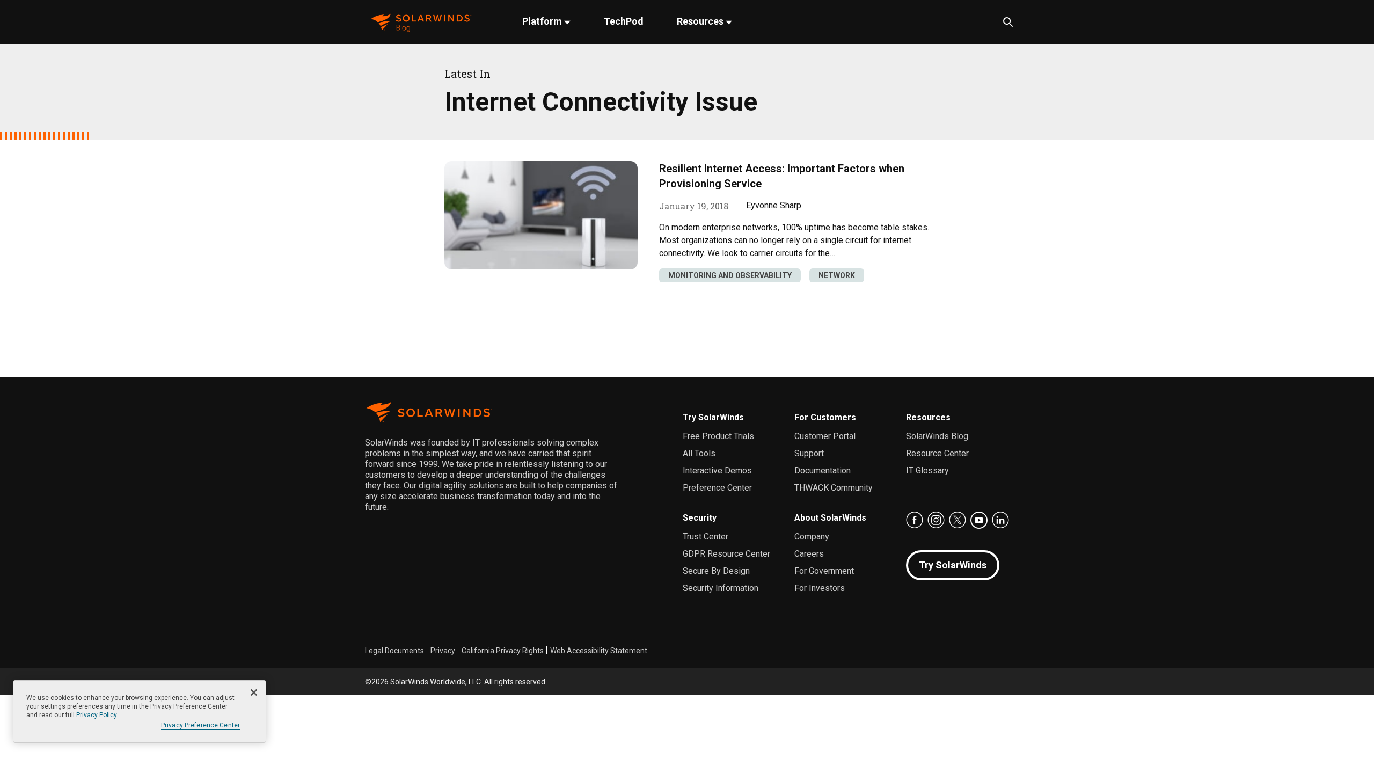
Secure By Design (716, 571)
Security (700, 518)
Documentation (822, 470)
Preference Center (717, 488)
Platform (543, 21)
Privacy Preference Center (200, 725)
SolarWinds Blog (937, 436)
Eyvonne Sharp (773, 205)
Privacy (442, 650)
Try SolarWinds (713, 417)
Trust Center (705, 536)
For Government (824, 571)
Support (809, 453)
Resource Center (937, 453)
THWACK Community (833, 488)
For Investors (819, 588)
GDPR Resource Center (726, 554)
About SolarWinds (830, 518)
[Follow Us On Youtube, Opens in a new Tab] (979, 520)
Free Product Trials (718, 436)
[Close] (254, 692)
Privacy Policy (96, 715)
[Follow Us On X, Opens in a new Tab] (957, 520)
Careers (809, 554)
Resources (701, 21)
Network (836, 275)
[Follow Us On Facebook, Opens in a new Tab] (914, 520)
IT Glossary (927, 470)
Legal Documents (394, 650)
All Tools (699, 453)
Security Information (720, 588)
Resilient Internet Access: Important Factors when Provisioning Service (781, 176)
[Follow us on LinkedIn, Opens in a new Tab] (1000, 520)
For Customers (825, 417)
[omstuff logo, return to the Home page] (421, 21)
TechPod (624, 21)
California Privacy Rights (503, 650)
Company (811, 536)
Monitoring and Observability (730, 275)
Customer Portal (825, 436)
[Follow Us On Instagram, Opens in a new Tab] (936, 520)
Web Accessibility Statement (598, 650)
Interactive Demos (717, 470)
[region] (139, 711)
